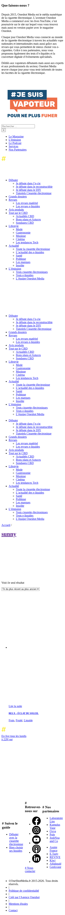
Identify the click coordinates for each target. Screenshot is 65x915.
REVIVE (55, 857)
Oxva (53, 831)
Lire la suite (15, 706)
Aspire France (53, 849)
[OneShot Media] (28, 309)
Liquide (28, 720)
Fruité (19, 720)
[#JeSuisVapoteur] (32, 116)
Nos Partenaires (18, 149)
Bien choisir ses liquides (16, 849)
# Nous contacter (30, 869)
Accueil (5, 525)
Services (13, 146)
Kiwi (52, 860)
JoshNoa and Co (55, 839)
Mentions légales (18, 903)
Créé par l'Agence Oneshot (24, 897)
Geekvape (55, 867)
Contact (13, 910)
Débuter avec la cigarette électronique (16, 839)
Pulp (52, 834)
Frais (11, 720)
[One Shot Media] (30, 161)
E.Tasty (54, 853)
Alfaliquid (55, 863)
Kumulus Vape (55, 826)
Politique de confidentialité (24, 890)
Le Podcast (15, 143)
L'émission (15, 139)
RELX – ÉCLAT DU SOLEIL (24, 713)
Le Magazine (16, 136)
